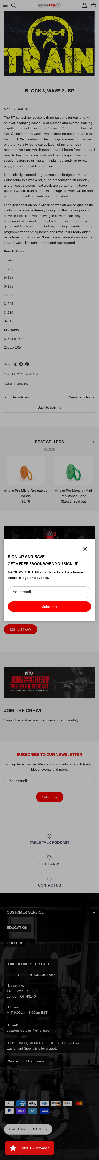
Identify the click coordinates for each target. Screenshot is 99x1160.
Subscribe (49, 606)
